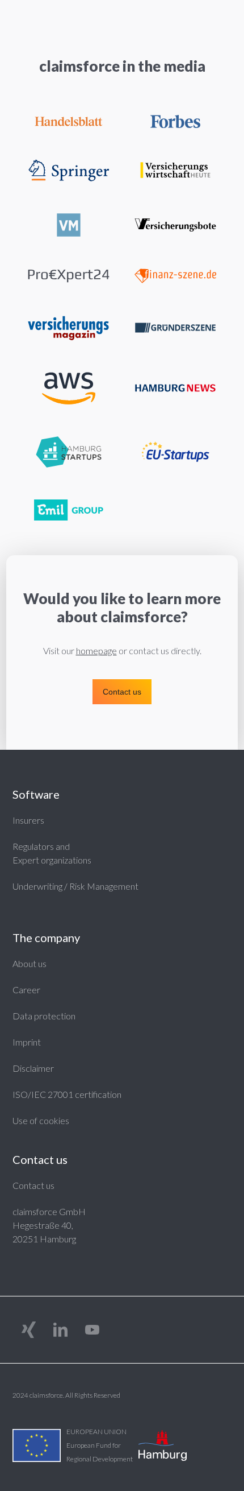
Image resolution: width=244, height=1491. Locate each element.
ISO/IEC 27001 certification (66, 1094)
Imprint (26, 1041)
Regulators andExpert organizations (51, 853)
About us (29, 963)
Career (26, 989)
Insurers (28, 820)
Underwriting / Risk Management (75, 886)
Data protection (43, 1015)
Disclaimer (33, 1068)
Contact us (33, 1185)
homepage (96, 650)
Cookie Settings (44, 1120)
